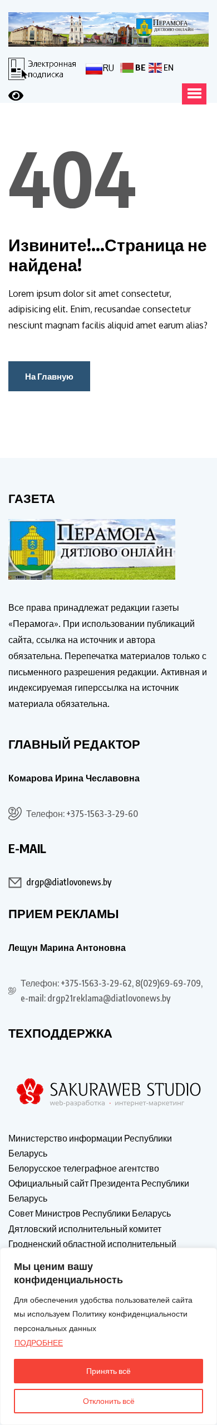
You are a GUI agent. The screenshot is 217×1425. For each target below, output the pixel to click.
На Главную (49, 376)
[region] (108, 1336)
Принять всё (108, 1371)
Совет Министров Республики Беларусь (89, 1213)
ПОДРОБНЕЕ (38, 1342)
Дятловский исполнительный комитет (84, 1228)
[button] (194, 93)
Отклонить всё (109, 1401)
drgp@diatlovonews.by (68, 882)
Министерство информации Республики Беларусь (90, 1146)
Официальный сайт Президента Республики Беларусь (98, 1191)
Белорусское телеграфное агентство (83, 1168)
